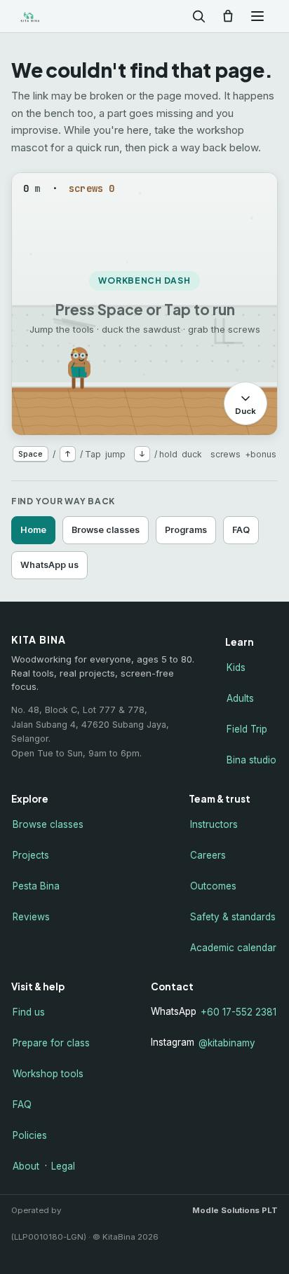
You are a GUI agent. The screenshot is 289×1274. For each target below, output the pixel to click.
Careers (208, 855)
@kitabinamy (227, 1042)
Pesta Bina (36, 886)
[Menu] (257, 16)
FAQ (241, 530)
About (26, 1166)
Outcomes (213, 886)
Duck (245, 410)
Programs (186, 530)
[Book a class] (228, 16)
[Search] (198, 16)
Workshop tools (48, 1073)
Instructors (214, 824)
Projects (31, 855)
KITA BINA (52, 16)
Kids (236, 667)
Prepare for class (51, 1042)
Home (33, 530)
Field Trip (247, 729)
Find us (29, 1012)
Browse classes (106, 530)
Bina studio (251, 760)
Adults (240, 698)
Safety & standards (233, 916)
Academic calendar (233, 947)
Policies (30, 1135)
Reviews (31, 916)
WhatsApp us (49, 565)
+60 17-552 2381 (238, 1012)
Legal (63, 1166)
